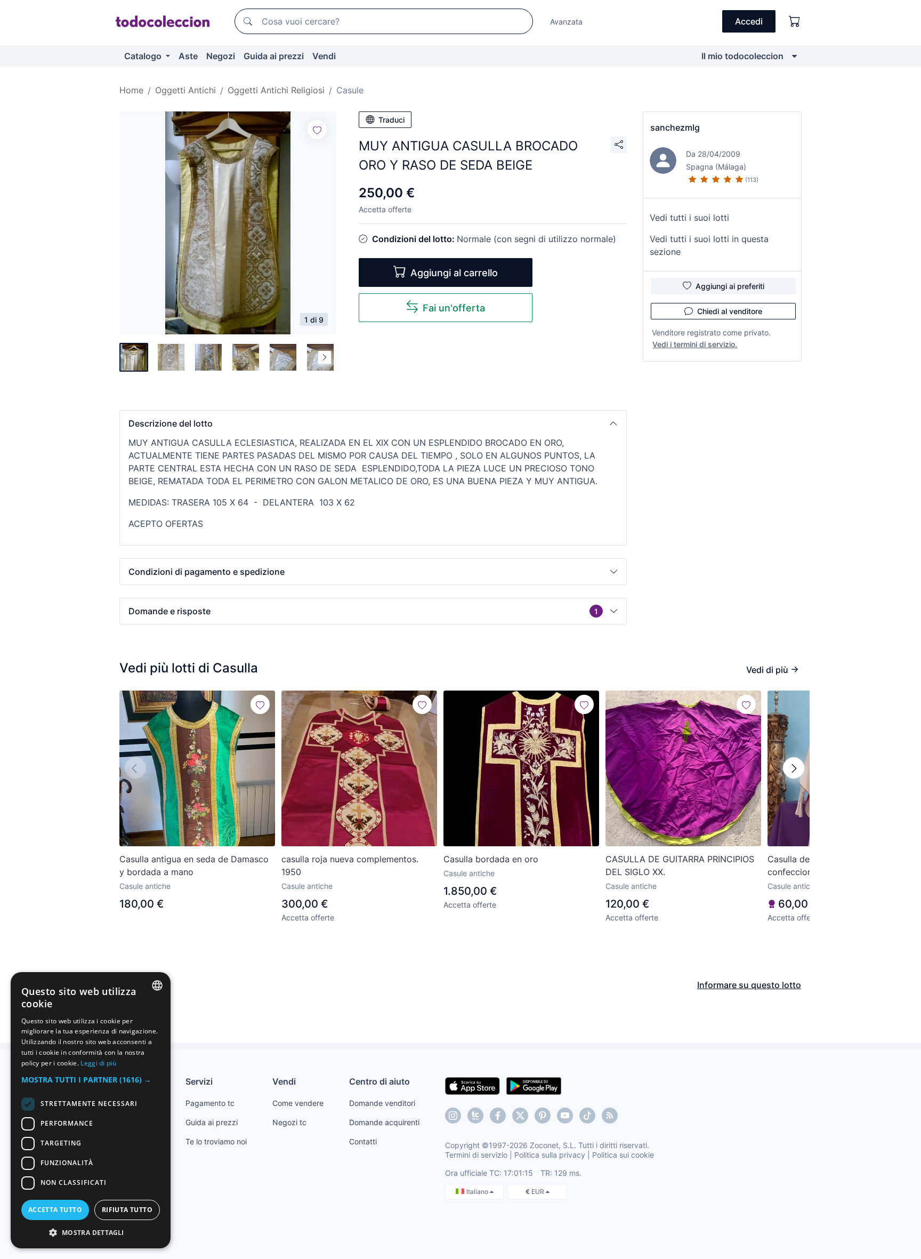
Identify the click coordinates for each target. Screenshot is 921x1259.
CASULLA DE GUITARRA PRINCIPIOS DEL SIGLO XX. (679, 865)
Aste (188, 56)
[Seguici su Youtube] (565, 1116)
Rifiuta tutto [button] (127, 1209)
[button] (373, 423)
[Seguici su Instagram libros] (475, 1116)
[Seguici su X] (520, 1116)
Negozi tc (289, 1122)
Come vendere (298, 1103)
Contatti (363, 1141)
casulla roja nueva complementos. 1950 (349, 865)
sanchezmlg (675, 127)
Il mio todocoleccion (742, 56)
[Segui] (317, 129)
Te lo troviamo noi (216, 1141)
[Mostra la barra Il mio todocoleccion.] (794, 56)
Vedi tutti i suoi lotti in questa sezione (709, 245)
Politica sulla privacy (549, 1154)
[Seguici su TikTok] (587, 1116)
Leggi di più (98, 1063)
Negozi (220, 56)
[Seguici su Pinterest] (543, 1116)
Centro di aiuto (379, 1081)
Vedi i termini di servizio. (694, 344)
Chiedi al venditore (729, 311)
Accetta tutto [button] (55, 1209)
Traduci (391, 119)
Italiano (478, 1192)
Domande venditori (382, 1103)
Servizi (199, 1081)
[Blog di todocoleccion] (610, 1116)
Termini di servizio (476, 1154)
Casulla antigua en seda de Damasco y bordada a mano (194, 865)
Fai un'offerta (454, 308)
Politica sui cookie (623, 1154)
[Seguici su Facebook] (498, 1116)
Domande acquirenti (384, 1122)
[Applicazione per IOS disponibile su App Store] (472, 1085)
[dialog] (91, 1110)
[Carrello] (794, 21)
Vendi (324, 56)
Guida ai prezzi (274, 56)
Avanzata (566, 21)
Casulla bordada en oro (490, 859)
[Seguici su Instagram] (453, 1116)
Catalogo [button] (144, 56)
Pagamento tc (210, 1103)
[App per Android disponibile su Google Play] (533, 1085)
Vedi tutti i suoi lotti (689, 217)
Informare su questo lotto (749, 985)
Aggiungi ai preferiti (730, 286)
